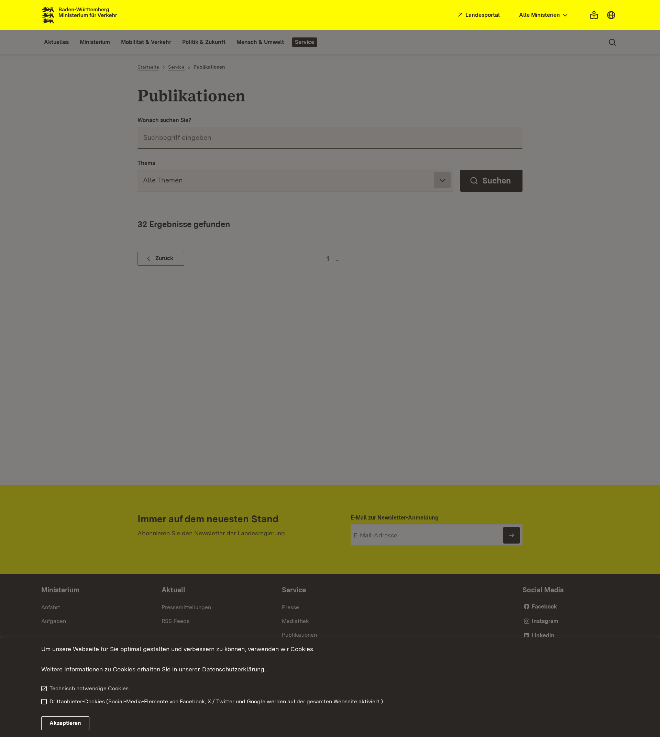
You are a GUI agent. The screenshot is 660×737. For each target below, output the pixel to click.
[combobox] (544, 15)
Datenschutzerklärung (233, 669)
